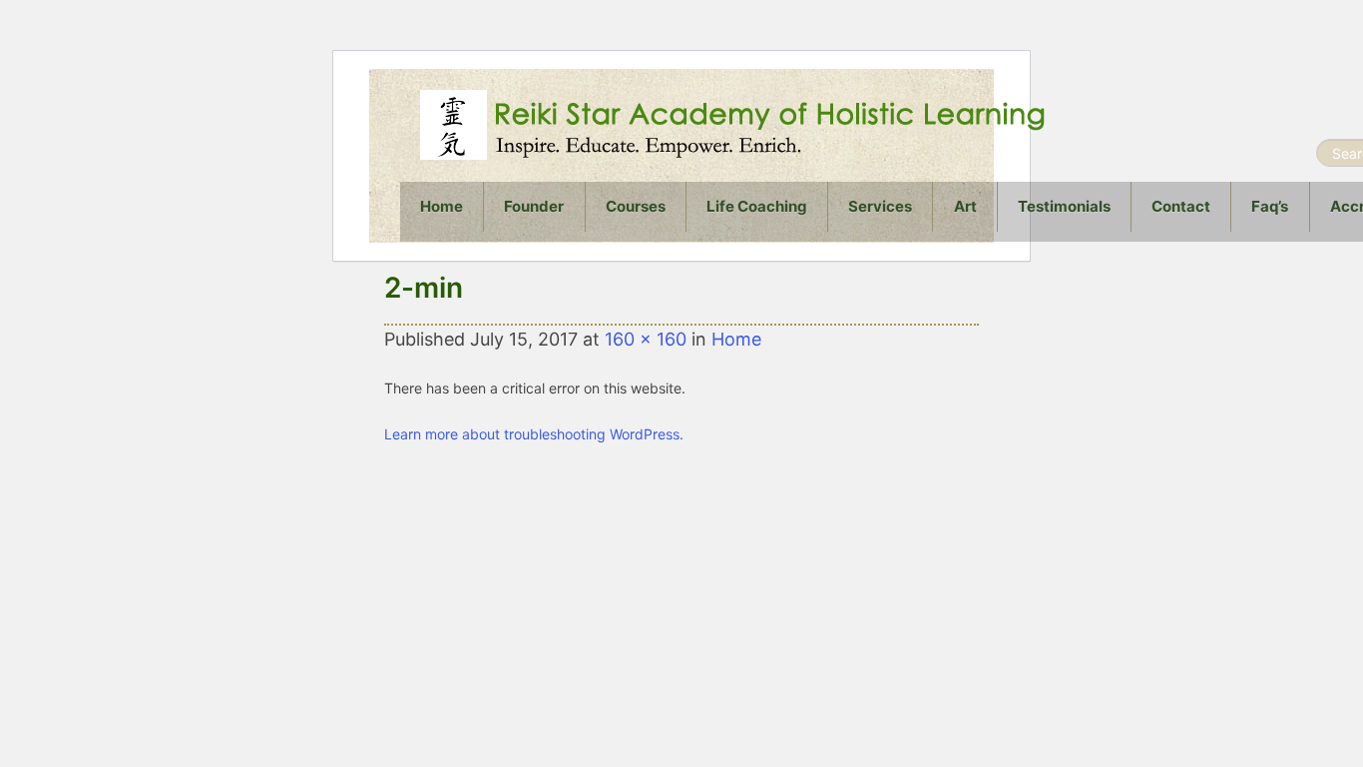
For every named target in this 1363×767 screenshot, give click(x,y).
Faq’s (1269, 206)
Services (880, 206)
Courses (636, 206)
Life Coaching (756, 206)
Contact (1180, 206)
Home (441, 206)
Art (965, 206)
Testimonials (1064, 206)
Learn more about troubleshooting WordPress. (533, 433)
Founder (534, 206)
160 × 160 (645, 339)
